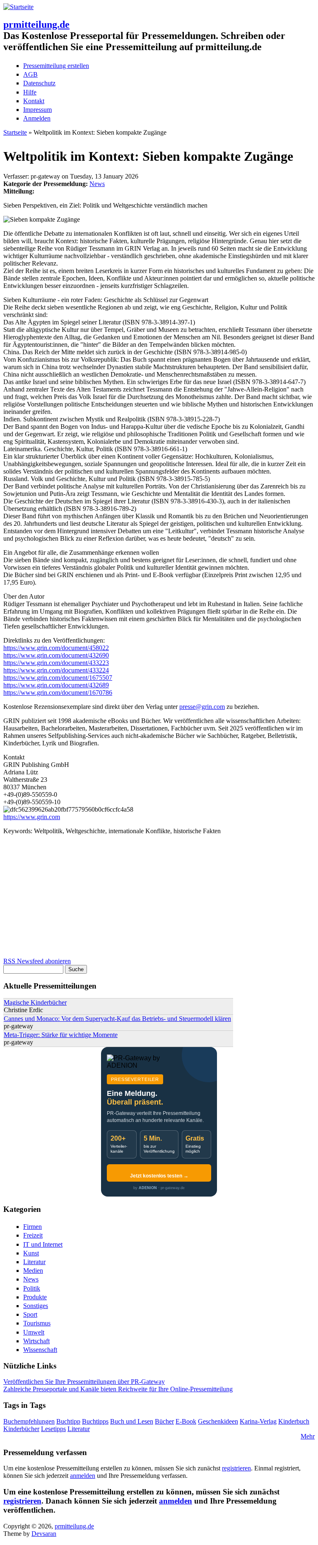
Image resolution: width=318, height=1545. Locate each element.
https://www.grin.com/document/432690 (56, 655)
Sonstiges (35, 1305)
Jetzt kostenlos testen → (159, 1176)
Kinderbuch (293, 1421)
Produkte (35, 1297)
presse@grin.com (202, 706)
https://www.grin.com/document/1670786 (57, 692)
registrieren (236, 1468)
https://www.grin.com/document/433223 (56, 662)
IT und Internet (43, 1244)
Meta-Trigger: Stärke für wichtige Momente (61, 1034)
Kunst (31, 1253)
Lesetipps (53, 1428)
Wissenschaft (40, 1349)
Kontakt (33, 100)
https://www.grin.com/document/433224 (56, 670)
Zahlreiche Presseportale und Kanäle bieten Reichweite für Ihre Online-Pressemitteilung (118, 1389)
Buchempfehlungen (29, 1421)
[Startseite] (18, 6)
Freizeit (33, 1235)
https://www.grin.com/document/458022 (56, 647)
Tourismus (37, 1323)
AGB (30, 74)
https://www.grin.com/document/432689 (56, 685)
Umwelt (33, 1332)
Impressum (37, 109)
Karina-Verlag (258, 1421)
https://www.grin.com (31, 816)
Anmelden (37, 118)
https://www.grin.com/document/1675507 (57, 677)
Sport (30, 1314)
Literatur (34, 1261)
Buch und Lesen (131, 1421)
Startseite (15, 132)
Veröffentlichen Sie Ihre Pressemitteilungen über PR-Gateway (84, 1381)
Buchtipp (68, 1421)
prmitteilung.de (36, 24)
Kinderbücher (21, 1428)
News (97, 183)
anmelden (82, 1475)
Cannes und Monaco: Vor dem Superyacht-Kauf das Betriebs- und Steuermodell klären (117, 1018)
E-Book (186, 1421)
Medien (33, 1270)
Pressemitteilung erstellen (56, 65)
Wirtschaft (36, 1340)
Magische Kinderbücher (35, 1002)
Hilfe (29, 92)
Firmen (32, 1226)
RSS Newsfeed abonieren (37, 961)
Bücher (164, 1421)
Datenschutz (39, 83)
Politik (31, 1288)
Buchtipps (95, 1421)
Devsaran (43, 1533)
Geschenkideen (218, 1421)
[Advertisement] (159, 899)
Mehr (308, 1436)
